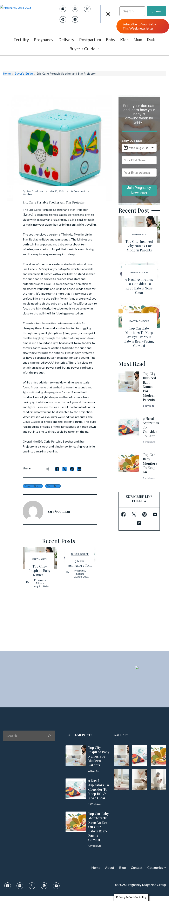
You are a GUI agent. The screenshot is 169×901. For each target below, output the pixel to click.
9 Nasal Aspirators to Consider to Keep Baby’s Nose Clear (139, 286)
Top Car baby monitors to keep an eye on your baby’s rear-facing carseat (139, 337)
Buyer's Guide (24, 73)
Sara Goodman (35, 191)
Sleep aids (53, 486)
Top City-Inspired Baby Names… (39, 570)
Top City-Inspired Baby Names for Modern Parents (139, 245)
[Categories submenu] (165, 867)
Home (7, 73)
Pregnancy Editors (40, 581)
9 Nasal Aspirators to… (80, 563)
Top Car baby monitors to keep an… (150, 463)
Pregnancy (39, 559)
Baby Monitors (139, 321)
